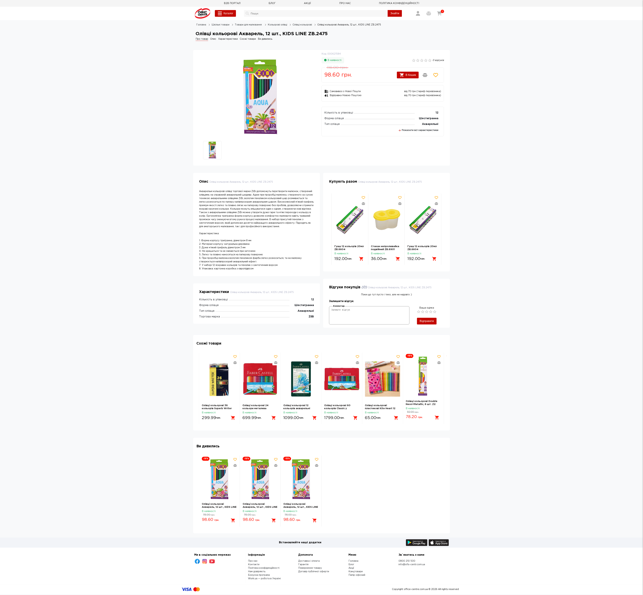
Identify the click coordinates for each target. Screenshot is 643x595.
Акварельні (430, 124)
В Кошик (411, 74)
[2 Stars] (423, 312)
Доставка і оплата (309, 561)
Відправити (427, 321)
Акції (351, 568)
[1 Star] (419, 312)
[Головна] (202, 13)
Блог (351, 565)
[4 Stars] (431, 312)
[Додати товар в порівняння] (425, 75)
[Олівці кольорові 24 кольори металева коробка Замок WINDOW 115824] (260, 379)
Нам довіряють (256, 572)
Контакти (253, 565)
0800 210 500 (407, 561)
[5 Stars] (435, 312)
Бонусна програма (259, 575)
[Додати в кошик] (361, 258)
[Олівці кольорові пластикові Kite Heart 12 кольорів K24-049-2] (382, 379)
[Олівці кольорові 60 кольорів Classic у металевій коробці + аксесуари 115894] (342, 379)
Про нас (253, 561)
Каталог (228, 13)
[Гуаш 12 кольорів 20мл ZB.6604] (349, 220)
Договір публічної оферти (313, 572)
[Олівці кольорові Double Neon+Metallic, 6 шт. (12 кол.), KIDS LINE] (423, 376)
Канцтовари (355, 572)
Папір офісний (356, 575)
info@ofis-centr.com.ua (412, 565)
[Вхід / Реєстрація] (418, 13)
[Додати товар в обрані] (436, 75)
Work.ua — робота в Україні (264, 579)
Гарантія (303, 565)
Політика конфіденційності (263, 568)
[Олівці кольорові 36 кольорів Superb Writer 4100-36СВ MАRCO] (219, 379)
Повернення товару (310, 568)
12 (437, 112)
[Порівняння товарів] (429, 13)
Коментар (338, 306)
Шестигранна (428, 118)
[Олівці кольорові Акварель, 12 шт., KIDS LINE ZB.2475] (219, 479)
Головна (353, 561)
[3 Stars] (427, 312)
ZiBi (311, 316)
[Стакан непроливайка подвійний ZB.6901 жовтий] (386, 220)
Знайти (394, 13)
